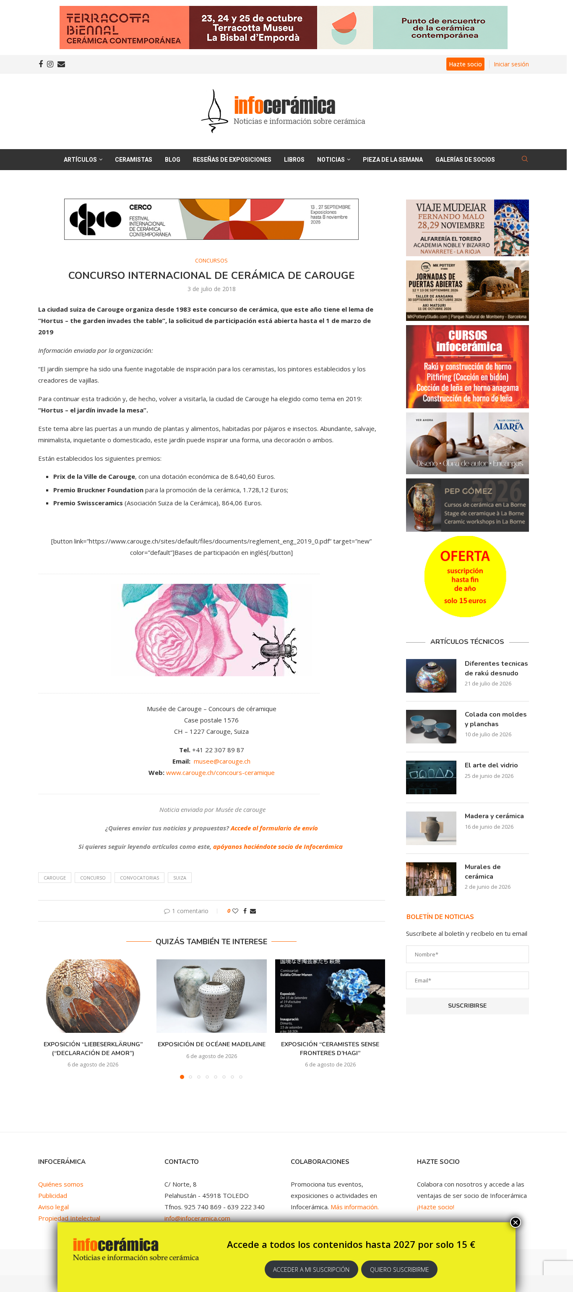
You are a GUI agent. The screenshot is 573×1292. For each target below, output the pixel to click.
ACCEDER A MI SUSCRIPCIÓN (311, 1270)
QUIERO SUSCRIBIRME (399, 1270)
